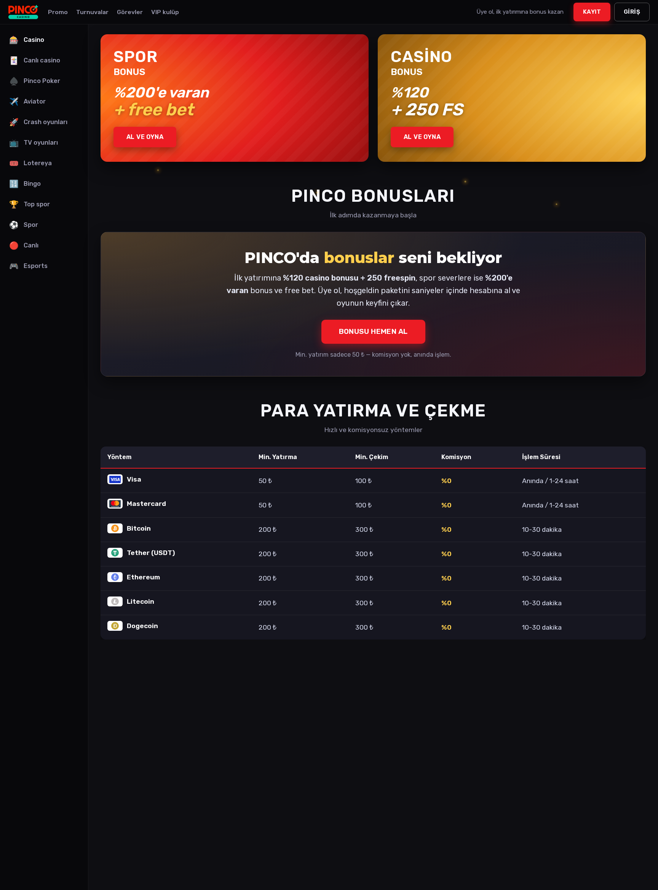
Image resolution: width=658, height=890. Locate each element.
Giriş (632, 11)
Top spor (29, 204)
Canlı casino (34, 60)
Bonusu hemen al (373, 331)
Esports (28, 266)
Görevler (130, 12)
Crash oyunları (38, 122)
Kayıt (592, 11)
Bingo (25, 183)
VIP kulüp (165, 12)
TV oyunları (33, 142)
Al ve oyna (144, 136)
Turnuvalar (92, 12)
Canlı (23, 245)
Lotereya (30, 163)
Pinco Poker (34, 81)
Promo (58, 12)
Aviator (27, 101)
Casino (26, 40)
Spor (23, 225)
